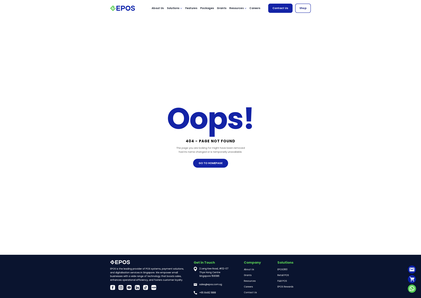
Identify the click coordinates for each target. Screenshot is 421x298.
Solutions (173, 8)
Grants (221, 8)
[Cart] (412, 279)
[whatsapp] (412, 289)
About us (158, 8)
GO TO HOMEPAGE (211, 163)
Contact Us (280, 8)
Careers (254, 8)
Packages (207, 8)
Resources (236, 8)
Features (191, 8)
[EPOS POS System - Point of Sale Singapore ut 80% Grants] (126, 8)
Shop (303, 8)
